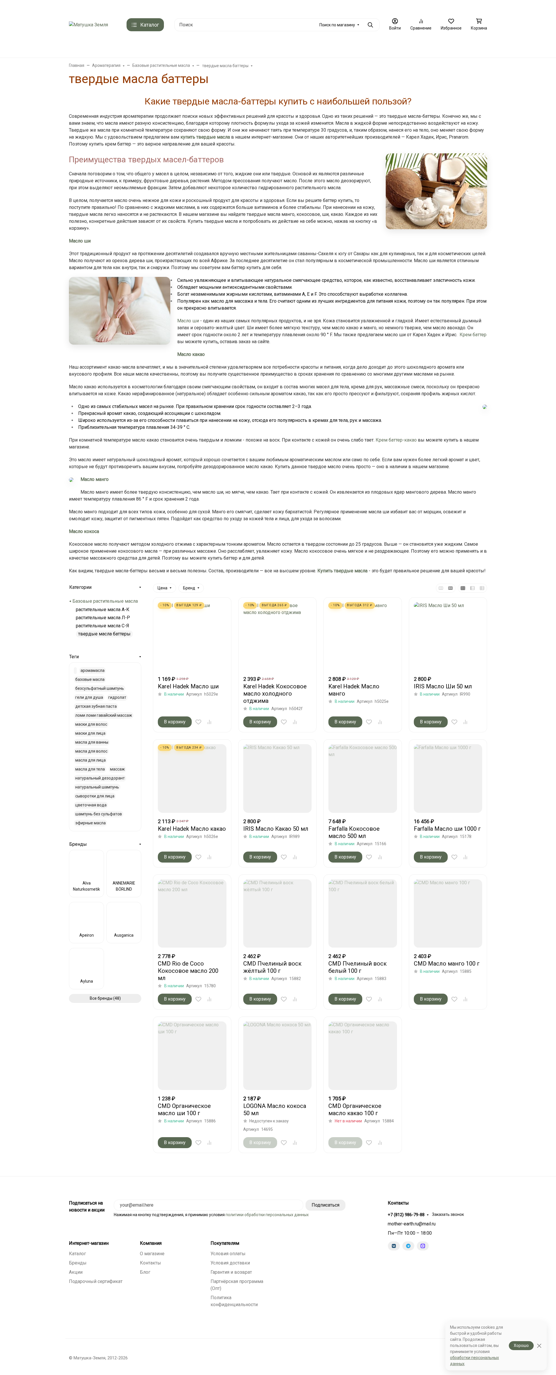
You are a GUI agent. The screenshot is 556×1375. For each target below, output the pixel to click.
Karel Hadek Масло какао (192, 828)
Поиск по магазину (337, 25)
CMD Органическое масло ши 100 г (184, 1109)
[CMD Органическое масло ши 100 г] (192, 1055)
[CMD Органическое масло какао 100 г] (362, 1055)
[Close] (539, 1346)
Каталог (77, 1253)
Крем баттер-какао (396, 440)
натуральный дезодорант (100, 778)
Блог (145, 1272)
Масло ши (80, 241)
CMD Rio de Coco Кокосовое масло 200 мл (188, 970)
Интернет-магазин (89, 1243)
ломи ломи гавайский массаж (103, 715)
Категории (80, 587)
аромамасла (93, 670)
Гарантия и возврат (231, 1272)
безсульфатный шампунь (99, 688)
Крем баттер (473, 334)
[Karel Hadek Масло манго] (362, 636)
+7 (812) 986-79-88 (464, 7)
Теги (74, 656)
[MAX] (423, 1246)
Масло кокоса (84, 531)
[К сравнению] (209, 721)
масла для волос (91, 751)
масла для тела (90, 769)
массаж (117, 769)
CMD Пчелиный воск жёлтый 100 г (272, 967)
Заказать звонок (448, 1214)
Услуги (365, 46)
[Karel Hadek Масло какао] (192, 778)
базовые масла (90, 679)
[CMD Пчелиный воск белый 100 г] (362, 913)
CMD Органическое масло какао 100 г (354, 1109)
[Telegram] (408, 1246)
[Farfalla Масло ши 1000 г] (448, 778)
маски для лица (90, 733)
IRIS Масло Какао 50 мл (275, 828)
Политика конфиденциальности (367, 7)
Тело (316, 46)
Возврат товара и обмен (278, 7)
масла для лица (90, 760)
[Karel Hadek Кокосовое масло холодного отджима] (277, 636)
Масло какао (191, 354)
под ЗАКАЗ (196, 46)
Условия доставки (230, 1263)
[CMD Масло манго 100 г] (448, 913)
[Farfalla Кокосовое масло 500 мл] (362, 778)
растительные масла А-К (102, 609)
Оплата (164, 7)
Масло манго (95, 479)
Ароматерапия (231, 46)
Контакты (78, 7)
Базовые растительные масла (105, 601)
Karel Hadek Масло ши (188, 686)
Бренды (164, 46)
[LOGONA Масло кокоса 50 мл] (277, 1055)
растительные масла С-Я (102, 625)
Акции (76, 1272)
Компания (151, 1243)
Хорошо (521, 1345)
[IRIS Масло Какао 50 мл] (277, 778)
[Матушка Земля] (88, 24)
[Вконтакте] (394, 1246)
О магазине (319, 7)
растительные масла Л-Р (103, 617)
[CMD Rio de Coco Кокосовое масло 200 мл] (192, 913)
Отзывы (240, 7)
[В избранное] (198, 721)
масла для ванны (91, 742)
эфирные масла (90, 823)
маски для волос (91, 724)
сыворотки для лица (94, 796)
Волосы (291, 46)
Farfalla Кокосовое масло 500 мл (354, 832)
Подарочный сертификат (202, 7)
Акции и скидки (109, 7)
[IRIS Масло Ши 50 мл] (448, 636)
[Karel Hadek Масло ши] (192, 636)
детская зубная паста (96, 706)
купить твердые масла (205, 137)
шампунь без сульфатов (98, 814)
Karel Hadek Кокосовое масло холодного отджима (275, 693)
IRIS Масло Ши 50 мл (443, 686)
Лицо (264, 46)
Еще (426, 7)
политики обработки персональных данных (267, 1214)
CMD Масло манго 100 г (447, 963)
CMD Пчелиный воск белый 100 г (357, 967)
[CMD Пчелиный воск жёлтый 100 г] (277, 913)
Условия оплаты (228, 1253)
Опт (409, 7)
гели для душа (89, 697)
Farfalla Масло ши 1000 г (447, 828)
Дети (340, 46)
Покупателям (225, 1243)
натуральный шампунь (97, 787)
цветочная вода (91, 805)
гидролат (117, 697)
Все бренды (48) (105, 998)
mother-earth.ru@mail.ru (412, 1224)
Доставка (140, 7)
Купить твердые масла (342, 570)
